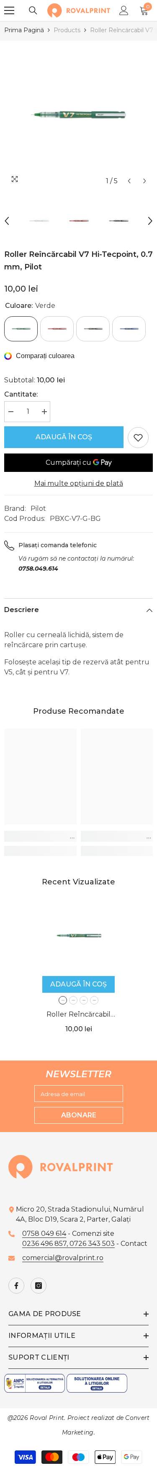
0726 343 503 (92, 1244)
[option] (78, 115)
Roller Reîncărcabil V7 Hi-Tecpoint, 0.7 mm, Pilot (78, 1015)
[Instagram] (38, 1286)
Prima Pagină (24, 30)
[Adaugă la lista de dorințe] (138, 437)
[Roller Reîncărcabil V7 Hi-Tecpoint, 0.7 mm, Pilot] (78, 935)
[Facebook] (16, 1286)
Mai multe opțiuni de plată (78, 483)
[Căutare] (33, 10)
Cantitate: (21, 394)
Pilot (38, 508)
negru (84, 1000)
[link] (40, 836)
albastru (94, 1000)
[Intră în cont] (124, 10)
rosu (73, 1000)
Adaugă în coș (64, 437)
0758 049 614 (44, 1233)
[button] (129, 181)
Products (67, 30)
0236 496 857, (45, 1244)
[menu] (9, 10)
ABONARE (78, 1115)
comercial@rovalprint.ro (62, 1258)
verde (63, 1000)
